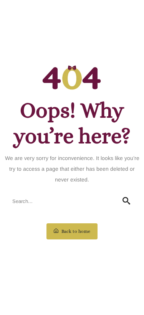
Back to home (75, 231)
